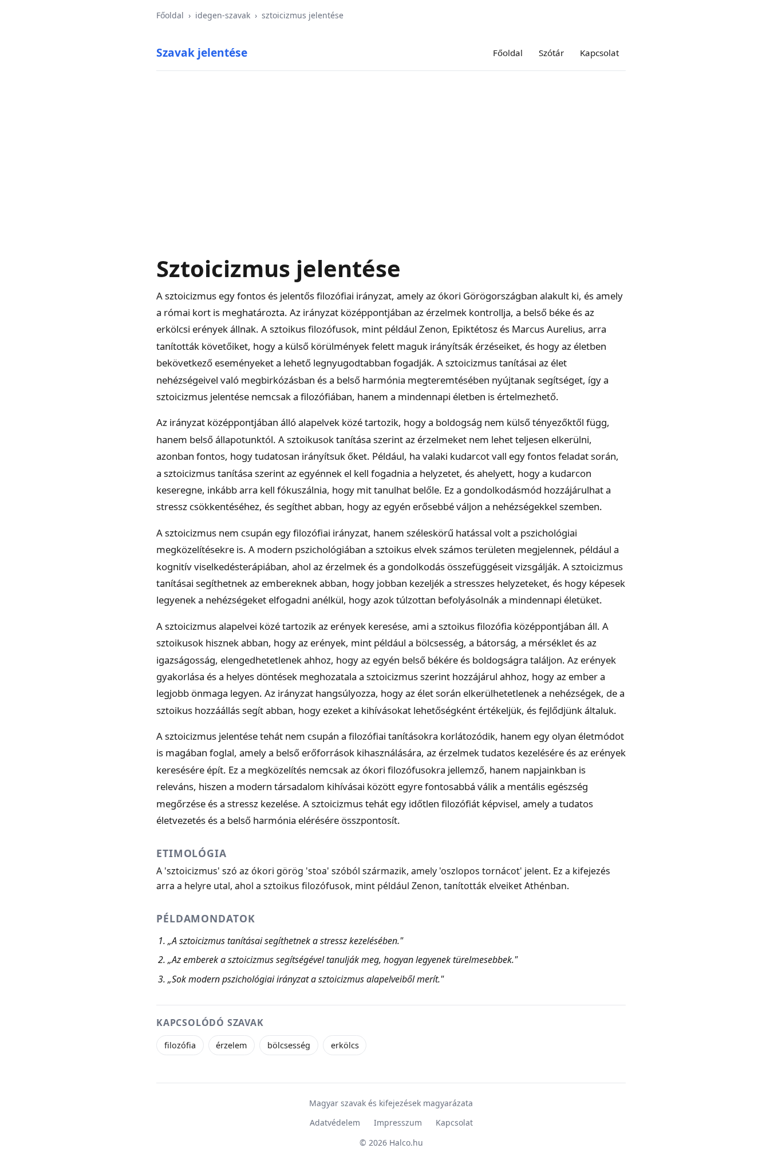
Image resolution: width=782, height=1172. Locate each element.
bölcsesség (288, 1045)
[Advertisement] (391, 169)
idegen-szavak (222, 15)
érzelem (231, 1045)
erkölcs (345, 1045)
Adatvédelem (335, 1122)
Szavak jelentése (201, 52)
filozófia (180, 1045)
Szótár (551, 52)
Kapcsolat (599, 52)
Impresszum (398, 1122)
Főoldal (170, 15)
